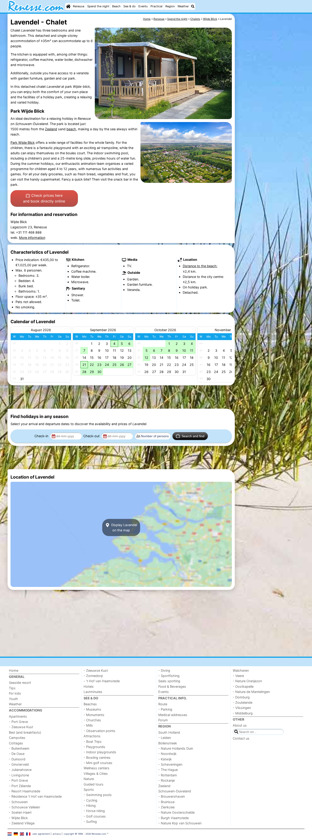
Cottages (16, 743)
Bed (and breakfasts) (25, 732)
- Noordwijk (167, 754)
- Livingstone (19, 775)
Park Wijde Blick (23, 142)
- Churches (92, 720)
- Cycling (90, 800)
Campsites (17, 738)
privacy (57, 833)
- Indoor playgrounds (100, 752)
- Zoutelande (242, 702)
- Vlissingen (242, 708)
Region (170, 6)
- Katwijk (165, 759)
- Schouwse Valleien (24, 807)
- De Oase (16, 754)
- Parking (165, 709)
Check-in (41, 436)
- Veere (238, 676)
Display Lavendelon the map (123, 527)
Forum (163, 720)
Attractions (92, 736)
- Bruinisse (166, 802)
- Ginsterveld (19, 764)
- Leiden (164, 738)
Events (143, 6)
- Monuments (94, 715)
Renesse (78, 6)
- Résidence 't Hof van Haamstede (35, 796)
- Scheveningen (170, 764)
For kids (15, 693)
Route (162, 704)
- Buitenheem (19, 748)
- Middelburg (243, 713)
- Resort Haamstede (24, 791)
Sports (89, 789)
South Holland (169, 732)
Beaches (90, 704)
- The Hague (168, 770)
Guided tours (93, 784)
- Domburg (241, 697)
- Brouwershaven (171, 796)
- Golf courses (95, 816)
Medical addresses (172, 715)
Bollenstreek (167, 743)
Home (13, 670)
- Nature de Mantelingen (251, 692)
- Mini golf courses (98, 763)
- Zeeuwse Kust (21, 727)
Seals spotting (169, 681)
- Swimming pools (98, 795)
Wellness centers (96, 768)
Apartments (18, 716)
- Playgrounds (94, 747)
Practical (156, 6)
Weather (183, 6)
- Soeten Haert (20, 812)
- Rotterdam (167, 775)
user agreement (41, 833)
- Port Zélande (20, 786)
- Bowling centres (97, 757)
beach (71, 129)
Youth (13, 699)
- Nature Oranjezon (247, 681)
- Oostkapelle (243, 686)
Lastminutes (93, 692)
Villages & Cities (96, 773)
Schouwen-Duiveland (174, 791)
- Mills (88, 725)
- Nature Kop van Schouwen (179, 823)
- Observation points (99, 731)
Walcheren (241, 670)
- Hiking (90, 805)
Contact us (241, 738)
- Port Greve (18, 722)
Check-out (91, 436)
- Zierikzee (166, 807)
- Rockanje (166, 780)
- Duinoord (17, 759)
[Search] (192, 6)
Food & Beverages (172, 686)
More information (32, 238)
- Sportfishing (169, 676)
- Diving (164, 670)
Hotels (89, 686)
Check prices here (44, 198)
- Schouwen (18, 802)
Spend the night (98, 6)
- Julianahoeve (20, 770)
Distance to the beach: (200, 266)
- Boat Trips (93, 741)
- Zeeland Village (21, 823)
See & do (129, 6)
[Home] (68, 6)
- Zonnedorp (93, 676)
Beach (116, 6)
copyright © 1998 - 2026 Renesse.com (85, 833)
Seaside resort (20, 683)
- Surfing (90, 821)
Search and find (193, 436)
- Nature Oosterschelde (176, 812)
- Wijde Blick (18, 818)
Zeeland (51, 129)
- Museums (92, 709)
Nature (89, 779)
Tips (12, 688)
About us (240, 725)
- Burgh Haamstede (173, 818)
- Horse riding (94, 811)
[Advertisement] (270, 118)
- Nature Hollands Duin (175, 748)
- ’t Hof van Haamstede (102, 681)
